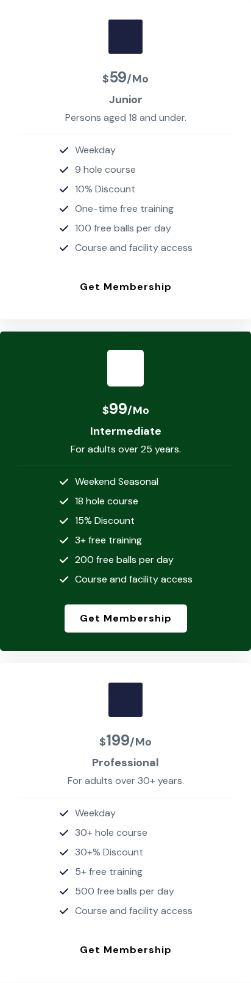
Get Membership (126, 286)
